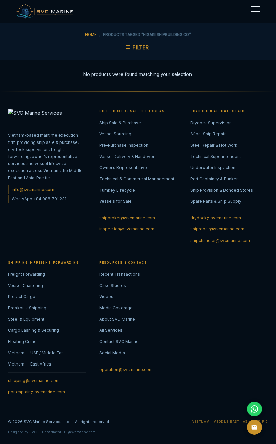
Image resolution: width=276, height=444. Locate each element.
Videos (106, 296)
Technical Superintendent (215, 156)
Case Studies (112, 285)
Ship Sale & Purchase (120, 122)
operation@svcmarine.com (126, 369)
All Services (111, 330)
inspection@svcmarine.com (126, 228)
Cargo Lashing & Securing (33, 330)
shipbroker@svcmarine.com (127, 217)
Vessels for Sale (115, 201)
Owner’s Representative (123, 167)
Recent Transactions (119, 274)
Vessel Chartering (25, 285)
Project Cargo (21, 296)
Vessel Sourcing (115, 133)
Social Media (112, 352)
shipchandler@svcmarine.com (220, 240)
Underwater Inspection (212, 167)
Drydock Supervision (211, 122)
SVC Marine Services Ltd (46, 421)
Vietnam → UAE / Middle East (36, 352)
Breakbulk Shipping (27, 307)
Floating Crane (22, 341)
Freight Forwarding (26, 274)
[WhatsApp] (254, 409)
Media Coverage (116, 307)
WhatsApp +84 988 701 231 (39, 198)
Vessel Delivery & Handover (126, 156)
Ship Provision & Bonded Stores (221, 190)
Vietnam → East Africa (29, 364)
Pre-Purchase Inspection (123, 145)
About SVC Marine (117, 319)
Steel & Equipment (26, 319)
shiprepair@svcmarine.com (217, 228)
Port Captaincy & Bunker (214, 178)
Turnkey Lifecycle (117, 190)
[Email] (254, 427)
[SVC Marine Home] (43, 11)
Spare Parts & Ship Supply (215, 201)
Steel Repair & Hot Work (213, 145)
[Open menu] (255, 9)
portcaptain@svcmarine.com (36, 391)
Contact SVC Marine (119, 341)
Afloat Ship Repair (208, 133)
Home (91, 34)
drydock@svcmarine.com (215, 217)
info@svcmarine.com (33, 189)
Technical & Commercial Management (136, 178)
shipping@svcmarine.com (34, 380)
